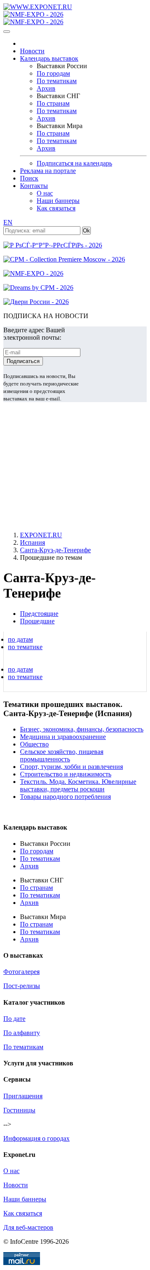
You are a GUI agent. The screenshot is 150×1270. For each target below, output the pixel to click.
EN (7, 222)
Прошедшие (37, 621)
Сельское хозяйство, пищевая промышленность (61, 755)
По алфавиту (21, 1032)
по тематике (25, 646)
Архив (46, 88)
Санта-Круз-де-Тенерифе (55, 549)
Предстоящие (39, 613)
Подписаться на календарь (74, 163)
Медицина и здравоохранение (63, 736)
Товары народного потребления (65, 796)
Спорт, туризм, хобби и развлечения (71, 766)
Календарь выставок (49, 58)
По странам (53, 103)
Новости (32, 50)
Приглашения (22, 1096)
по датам (20, 639)
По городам (53, 73)
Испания (32, 542)
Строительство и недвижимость (65, 774)
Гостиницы (19, 1110)
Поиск (29, 178)
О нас (45, 193)
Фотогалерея (21, 971)
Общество (34, 744)
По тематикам (57, 80)
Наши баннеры (58, 200)
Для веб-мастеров (28, 1227)
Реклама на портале (48, 170)
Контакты (34, 185)
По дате (14, 1018)
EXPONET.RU (41, 535)
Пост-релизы (21, 985)
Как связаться (56, 208)
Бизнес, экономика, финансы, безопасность (81, 729)
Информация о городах (36, 1138)
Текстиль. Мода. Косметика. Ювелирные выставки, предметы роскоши (78, 785)
